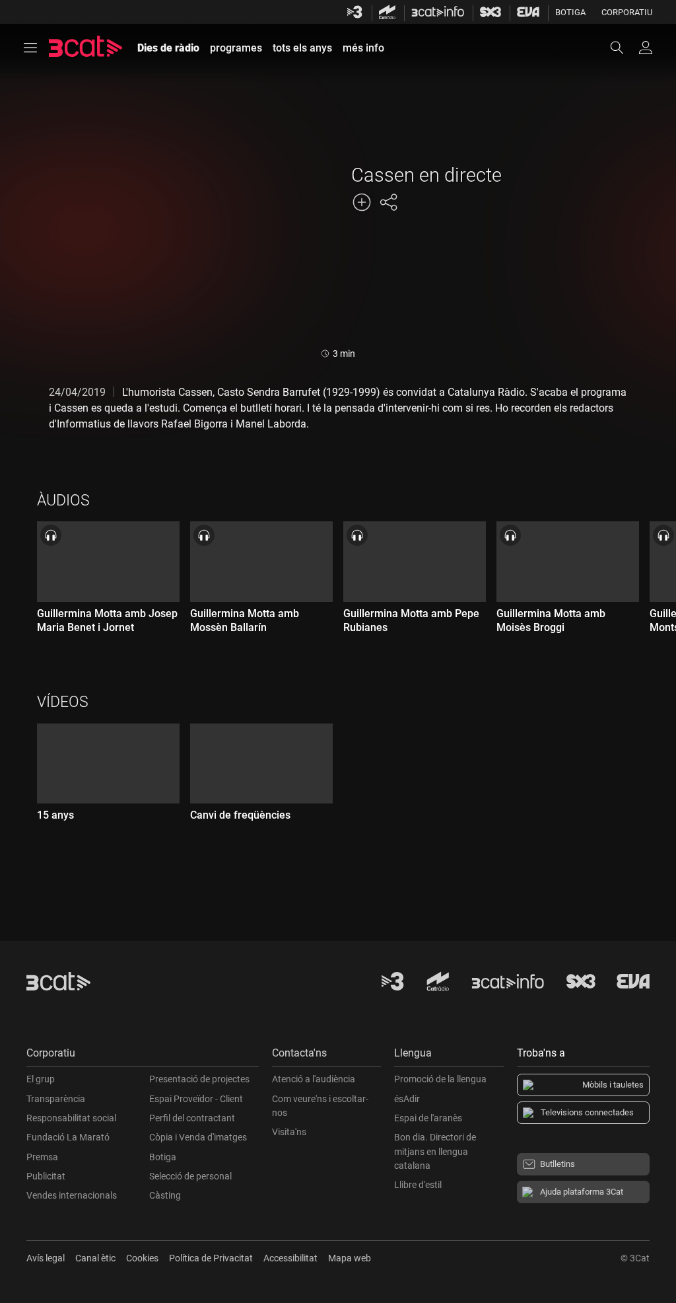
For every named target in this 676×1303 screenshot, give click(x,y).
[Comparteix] (388, 202)
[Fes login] (646, 48)
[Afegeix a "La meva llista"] (361, 202)
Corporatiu (626, 12)
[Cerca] (623, 48)
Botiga (570, 12)
